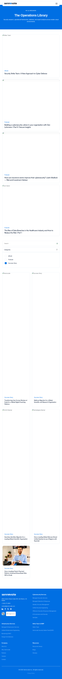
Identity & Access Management (41, 604)
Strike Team (36, 627)
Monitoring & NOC (6, 633)
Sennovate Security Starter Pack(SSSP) (43, 630)
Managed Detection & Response (41, 601)
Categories (7, 250)
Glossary (35, 653)
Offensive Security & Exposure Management (44, 611)
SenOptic (35, 617)
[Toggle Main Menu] (56, 3)
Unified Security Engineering (40, 607)
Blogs (34, 649)
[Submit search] (57, 243)
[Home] (10, 4)
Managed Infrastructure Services (10, 627)
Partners (4, 653)
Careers (4, 656)
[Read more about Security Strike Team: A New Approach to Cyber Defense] (31, 55)
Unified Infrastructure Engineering (10, 630)
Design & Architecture (7, 636)
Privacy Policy (31, 673)
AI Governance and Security (40, 614)
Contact (4, 659)
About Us (4, 646)
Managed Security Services (40, 598)
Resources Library (37, 646)
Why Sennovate (6, 649)
